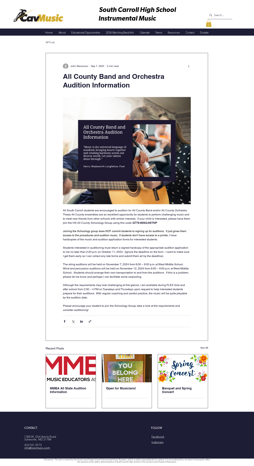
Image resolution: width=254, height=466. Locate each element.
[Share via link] (90, 321)
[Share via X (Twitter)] (73, 321)
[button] (209, 23)
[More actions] (189, 66)
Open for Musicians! (121, 388)
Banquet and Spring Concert (177, 390)
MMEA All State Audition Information (68, 390)
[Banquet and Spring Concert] (183, 368)
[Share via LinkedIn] (81, 321)
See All (204, 347)
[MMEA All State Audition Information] (71, 368)
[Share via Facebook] (64, 321)
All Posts (50, 42)
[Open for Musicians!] (127, 368)
